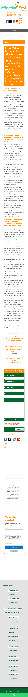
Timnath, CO (13, 650)
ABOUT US (16, 690)
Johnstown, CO (13, 660)
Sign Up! (14, 547)
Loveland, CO (13, 594)
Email (6, 528)
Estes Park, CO (13, 622)
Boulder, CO (13, 679)
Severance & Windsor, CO (13, 612)
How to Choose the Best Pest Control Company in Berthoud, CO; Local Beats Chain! (14, 338)
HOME (8, 690)
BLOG (18, 691)
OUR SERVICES (9, 691)
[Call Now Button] (14, 695)
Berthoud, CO (13, 632)
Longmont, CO (13, 640)
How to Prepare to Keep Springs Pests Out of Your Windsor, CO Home (14, 358)
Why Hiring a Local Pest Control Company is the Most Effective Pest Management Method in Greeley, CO (14, 349)
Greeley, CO (13, 671)
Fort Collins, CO (13, 602)
